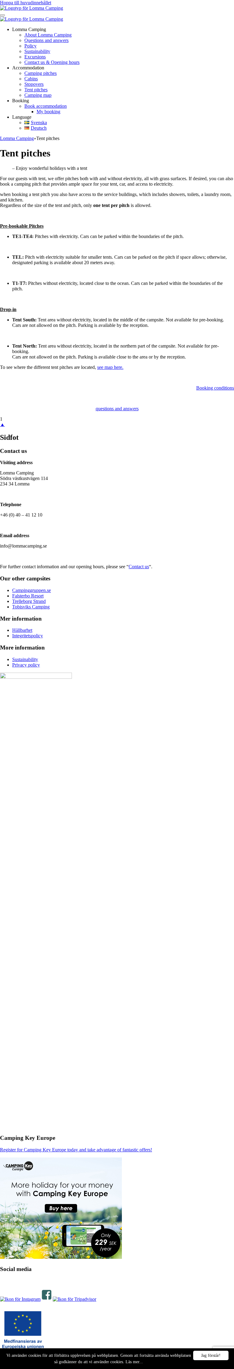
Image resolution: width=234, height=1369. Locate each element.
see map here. (110, 367)
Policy (30, 45)
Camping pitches (40, 73)
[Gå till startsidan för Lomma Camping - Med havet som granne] (31, 8)
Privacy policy (26, 664)
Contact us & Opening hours (52, 62)
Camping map (37, 95)
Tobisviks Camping (31, 606)
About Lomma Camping (48, 34)
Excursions (35, 56)
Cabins (31, 78)
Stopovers (34, 84)
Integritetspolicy (27, 635)
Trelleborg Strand (29, 601)
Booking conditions (215, 387)
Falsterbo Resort (28, 595)
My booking (48, 111)
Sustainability (37, 51)
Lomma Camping (17, 138)
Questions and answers (46, 40)
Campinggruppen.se (31, 590)
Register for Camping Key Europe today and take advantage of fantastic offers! (76, 1149)
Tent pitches (36, 89)
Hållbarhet (22, 630)
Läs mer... (134, 1362)
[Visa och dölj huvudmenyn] (2, 15)
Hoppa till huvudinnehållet (25, 2)
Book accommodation (45, 106)
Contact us (139, 566)
